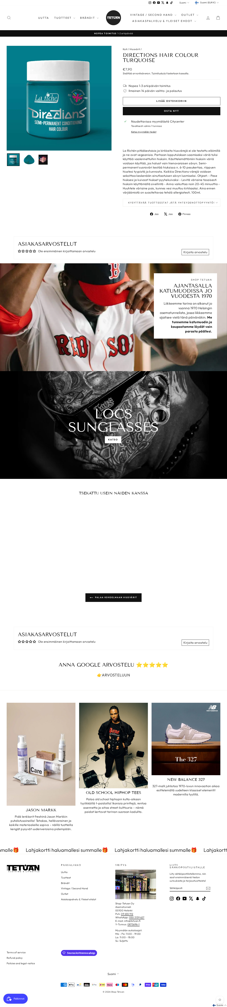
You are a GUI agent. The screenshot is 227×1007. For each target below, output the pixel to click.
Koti (125, 49)
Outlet (188, 14)
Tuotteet (63, 17)
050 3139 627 (136, 917)
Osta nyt (171, 110)
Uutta (43, 17)
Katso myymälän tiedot (143, 131)
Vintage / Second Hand (152, 14)
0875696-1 (133, 924)
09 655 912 (127, 913)
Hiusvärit (135, 49)
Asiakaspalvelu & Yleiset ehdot (162, 21)
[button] (219, 1005)
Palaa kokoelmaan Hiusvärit (115, 597)
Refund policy (15, 957)
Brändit (88, 17)
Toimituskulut (159, 73)
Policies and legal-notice (21, 963)
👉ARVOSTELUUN (113, 675)
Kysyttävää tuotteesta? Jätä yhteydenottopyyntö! (171, 202)
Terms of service (16, 952)
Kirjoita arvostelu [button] (195, 252)
